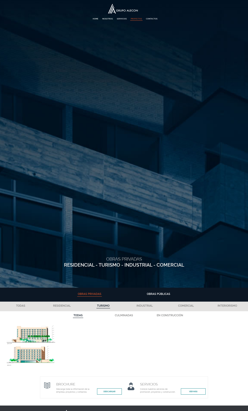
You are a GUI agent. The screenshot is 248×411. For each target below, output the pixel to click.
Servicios (122, 19)
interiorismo (227, 305)
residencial (62, 305)
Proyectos (136, 19)
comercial (186, 305)
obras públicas (158, 294)
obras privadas (89, 294)
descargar (109, 391)
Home (95, 19)
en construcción (170, 315)
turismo (103, 305)
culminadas (124, 315)
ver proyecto (31, 348)
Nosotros (107, 19)
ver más (193, 391)
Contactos (151, 19)
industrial (144, 305)
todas (20, 305)
